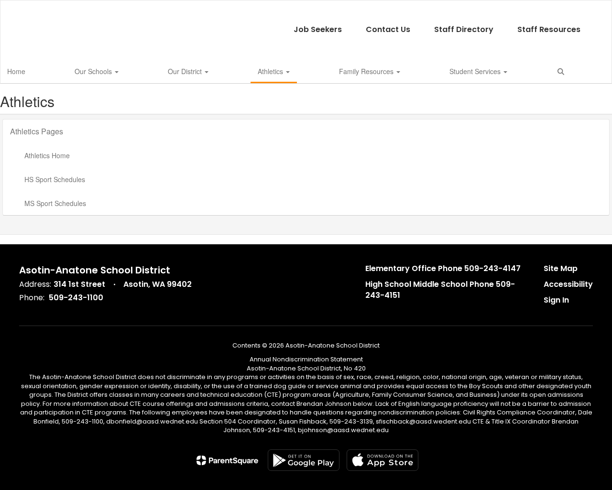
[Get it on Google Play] (303, 460)
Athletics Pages (36, 131)
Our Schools (94, 71)
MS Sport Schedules (55, 203)
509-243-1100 (76, 297)
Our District (186, 71)
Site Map (561, 268)
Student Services (476, 71)
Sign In (556, 299)
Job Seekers (318, 29)
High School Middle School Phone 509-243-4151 (440, 290)
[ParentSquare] (227, 460)
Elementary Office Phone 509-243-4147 (443, 268)
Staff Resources (548, 29)
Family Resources (367, 71)
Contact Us (388, 29)
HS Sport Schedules (54, 179)
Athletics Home (47, 155)
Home (16, 71)
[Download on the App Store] (382, 460)
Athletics (271, 71)
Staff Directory (463, 29)
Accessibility (568, 284)
